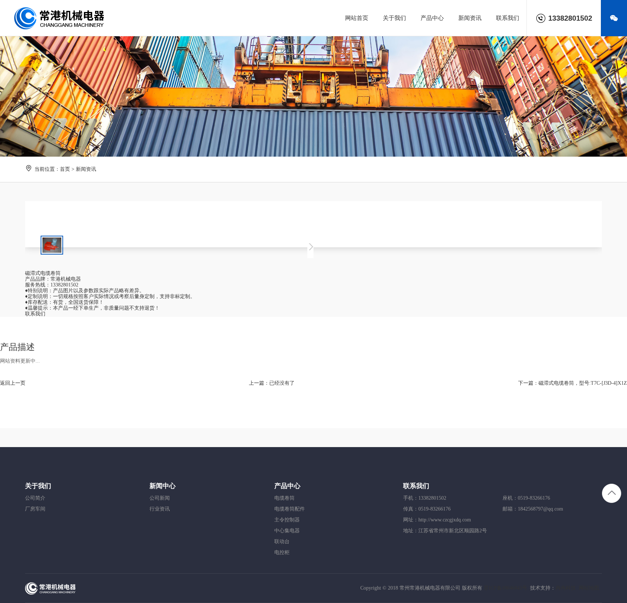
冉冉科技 (566, 588)
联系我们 (35, 314)
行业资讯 (159, 509)
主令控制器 (287, 520)
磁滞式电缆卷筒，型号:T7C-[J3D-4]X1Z (582, 383)
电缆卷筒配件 (289, 509)
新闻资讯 (86, 169)
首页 (65, 169)
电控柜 (282, 552)
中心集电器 (287, 530)
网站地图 (589, 588)
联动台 (282, 541)
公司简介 (35, 498)
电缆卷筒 (284, 498)
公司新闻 (159, 498)
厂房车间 (35, 509)
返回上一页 (12, 383)
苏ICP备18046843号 (505, 588)
